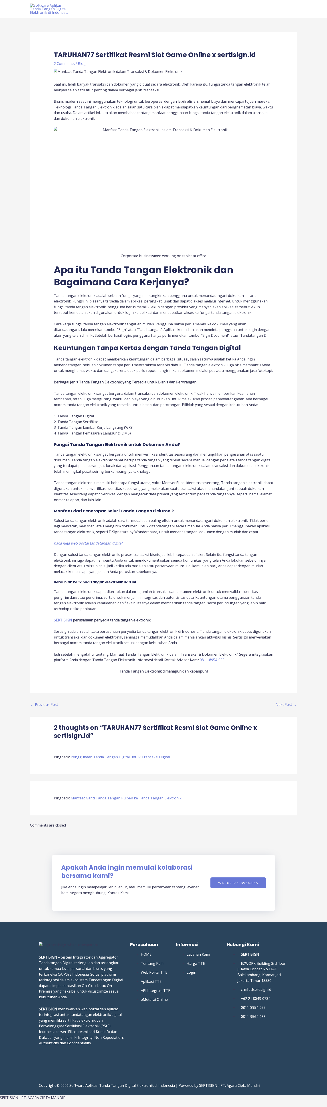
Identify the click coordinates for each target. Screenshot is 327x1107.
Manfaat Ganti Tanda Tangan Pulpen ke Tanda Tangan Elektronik (126, 798)
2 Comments (64, 63)
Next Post (286, 704)
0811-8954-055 (212, 659)
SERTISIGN (63, 620)
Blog (82, 63)
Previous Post (44, 704)
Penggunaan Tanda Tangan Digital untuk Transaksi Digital (120, 757)
